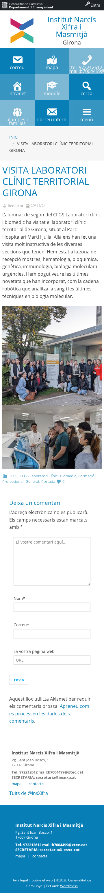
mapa (16, 783)
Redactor (15, 206)
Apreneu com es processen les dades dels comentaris (49, 713)
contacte (36, 783)
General (32, 481)
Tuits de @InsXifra (28, 793)
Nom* (19, 598)
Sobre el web (42, 880)
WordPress (69, 885)
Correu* (21, 624)
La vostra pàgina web (34, 651)
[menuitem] (27, 5)
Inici (13, 137)
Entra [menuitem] (95, 5)
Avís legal (20, 880)
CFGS (12, 475)
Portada (48, 481)
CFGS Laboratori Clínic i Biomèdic (48, 475)
